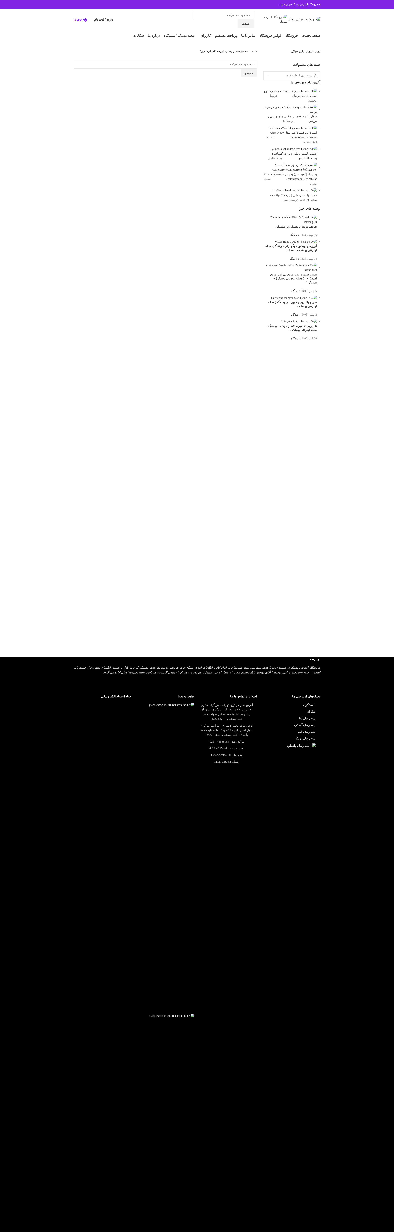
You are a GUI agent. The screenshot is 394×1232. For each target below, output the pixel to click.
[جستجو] (90, 19)
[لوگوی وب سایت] (303, 19)
